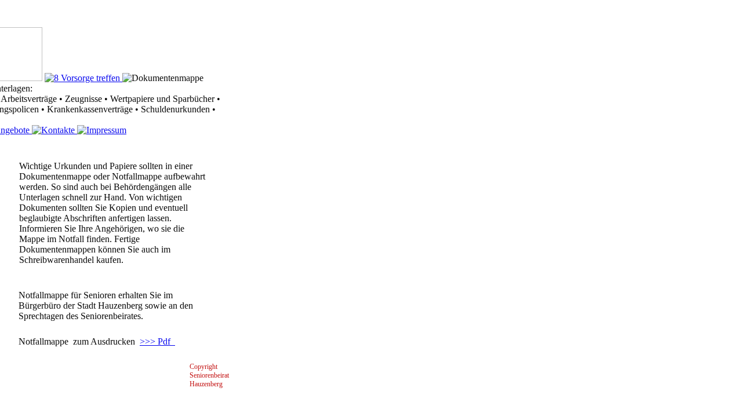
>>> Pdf (155, 341)
